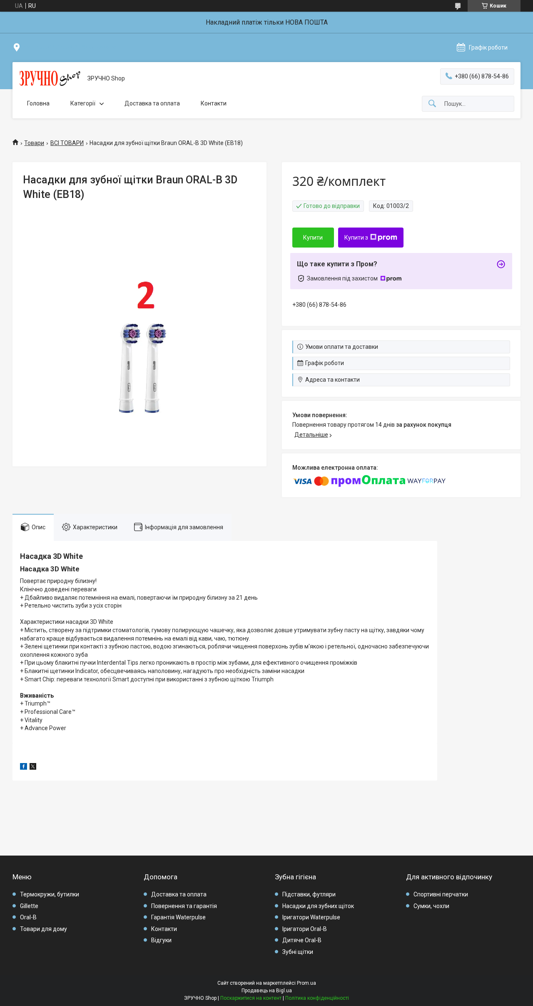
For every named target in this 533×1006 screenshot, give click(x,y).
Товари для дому (43, 929)
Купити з (356, 237)
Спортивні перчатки (440, 894)
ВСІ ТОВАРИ (67, 143)
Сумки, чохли (431, 906)
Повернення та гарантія (184, 906)
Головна (38, 103)
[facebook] (23, 767)
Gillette (29, 906)
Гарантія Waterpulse (178, 917)
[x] (33, 767)
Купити (313, 237)
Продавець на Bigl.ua (267, 990)
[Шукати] (432, 104)
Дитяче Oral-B (301, 940)
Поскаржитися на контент (250, 998)
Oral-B (28, 917)
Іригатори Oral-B (304, 929)
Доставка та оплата (152, 103)
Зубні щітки (297, 951)
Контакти (214, 103)
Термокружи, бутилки (49, 894)
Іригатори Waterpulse (311, 917)
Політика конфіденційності (317, 998)
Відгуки (161, 940)
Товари (34, 143)
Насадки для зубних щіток (318, 906)
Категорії (82, 103)
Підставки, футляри (309, 894)
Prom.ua (306, 983)
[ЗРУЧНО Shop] (50, 78)
